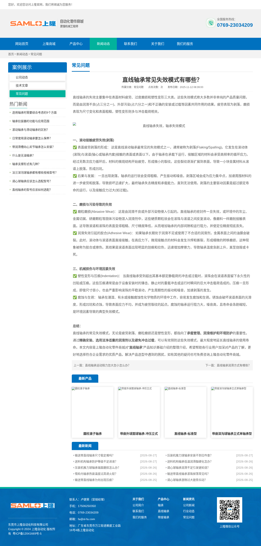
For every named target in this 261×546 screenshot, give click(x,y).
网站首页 (21, 44)
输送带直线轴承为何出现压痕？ (95, 479)
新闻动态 (103, 44)
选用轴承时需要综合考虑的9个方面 (34, 112)
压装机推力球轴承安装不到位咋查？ (190, 455)
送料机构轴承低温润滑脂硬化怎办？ (190, 461)
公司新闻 (189, 505)
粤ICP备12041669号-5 (27, 533)
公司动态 (22, 77)
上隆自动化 (39, 529)
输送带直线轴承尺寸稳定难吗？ (95, 455)
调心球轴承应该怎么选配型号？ (32, 181)
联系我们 (130, 44)
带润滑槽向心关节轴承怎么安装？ (33, 146)
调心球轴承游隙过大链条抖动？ (187, 479)
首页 (11, 54)
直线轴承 (163, 511)
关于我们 (157, 44)
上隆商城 (48, 44)
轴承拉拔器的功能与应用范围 (30, 121)
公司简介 (138, 505)
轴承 (161, 505)
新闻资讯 (189, 499)
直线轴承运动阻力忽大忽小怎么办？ (108, 365)
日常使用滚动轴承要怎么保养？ (32, 138)
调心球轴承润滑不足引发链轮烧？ (188, 467)
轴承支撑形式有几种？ (26, 164)
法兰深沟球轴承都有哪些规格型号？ (35, 172)
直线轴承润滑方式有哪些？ (234, 365)
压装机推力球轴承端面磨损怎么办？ (98, 467)
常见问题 (36, 54)
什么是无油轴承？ (23, 155)
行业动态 (189, 511)
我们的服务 (185, 44)
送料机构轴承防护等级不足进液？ (96, 461)
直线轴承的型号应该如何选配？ (32, 189)
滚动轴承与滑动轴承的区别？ (30, 129)
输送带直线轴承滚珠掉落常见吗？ (188, 473)
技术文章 (22, 85)
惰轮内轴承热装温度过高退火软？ (96, 473)
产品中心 (76, 44)
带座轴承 (163, 517)
